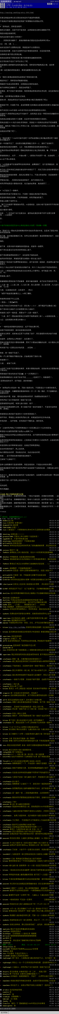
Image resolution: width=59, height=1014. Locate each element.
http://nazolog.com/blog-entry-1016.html (17, 12)
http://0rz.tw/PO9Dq (17, 627)
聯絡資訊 (52, 1)
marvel (17, 1)
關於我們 (57, 1)
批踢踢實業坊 (6, 1)
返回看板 (4, 1012)
